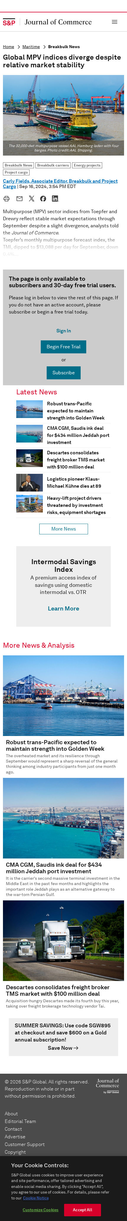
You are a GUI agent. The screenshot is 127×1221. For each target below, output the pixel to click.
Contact (13, 1129)
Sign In (63, 331)
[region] (63, 1188)
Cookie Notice (36, 1198)
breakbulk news (64, 46)
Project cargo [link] (16, 172)
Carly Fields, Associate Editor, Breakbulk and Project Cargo (60, 183)
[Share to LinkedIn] (55, 198)
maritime (31, 46)
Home (8, 46)
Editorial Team (20, 1121)
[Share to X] (31, 198)
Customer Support (25, 1144)
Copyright (15, 1152)
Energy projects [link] (87, 165)
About (11, 1113)
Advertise (15, 1137)
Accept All (82, 1210)
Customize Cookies (40, 1210)
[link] (63, 586)
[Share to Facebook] (43, 199)
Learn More (63, 608)
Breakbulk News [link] (18, 165)
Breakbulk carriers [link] (53, 165)
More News (63, 529)
